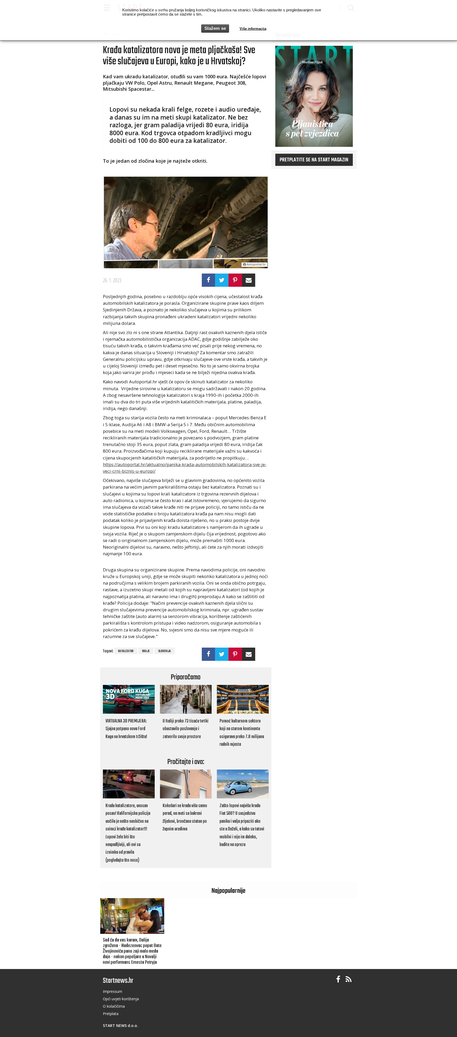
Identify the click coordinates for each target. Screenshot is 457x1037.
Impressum (112, 991)
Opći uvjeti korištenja (121, 998)
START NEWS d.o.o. (120, 1025)
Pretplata (110, 1013)
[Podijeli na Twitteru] (222, 280)
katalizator (126, 651)
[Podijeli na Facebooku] (208, 280)
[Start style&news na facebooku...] (338, 979)
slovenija (164, 651)
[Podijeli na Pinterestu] (235, 280)
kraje (146, 651)
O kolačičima (114, 1006)
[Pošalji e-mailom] (248, 280)
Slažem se (215, 28)
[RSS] (348, 979)
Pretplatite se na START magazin (314, 160)
